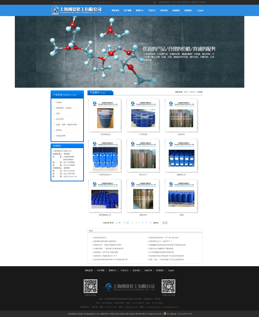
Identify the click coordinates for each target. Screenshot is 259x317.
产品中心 (152, 10)
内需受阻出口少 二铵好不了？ (160, 241)
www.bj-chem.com (153, 307)
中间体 (59, 102)
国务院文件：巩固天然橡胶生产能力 (108, 245)
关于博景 (127, 10)
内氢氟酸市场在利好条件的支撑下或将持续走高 (167, 245)
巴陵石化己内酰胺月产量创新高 (161, 249)
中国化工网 (114, 314)
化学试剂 (60, 119)
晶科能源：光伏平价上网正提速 (106, 252)
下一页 (126, 223)
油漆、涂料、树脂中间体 (66, 125)
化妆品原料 (61, 136)
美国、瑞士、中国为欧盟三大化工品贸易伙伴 (166, 259)
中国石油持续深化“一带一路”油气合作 (164, 238)
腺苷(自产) (143, 175)
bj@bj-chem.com (70, 176)
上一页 (118, 223)
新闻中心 (140, 10)
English (171, 270)
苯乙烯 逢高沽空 (100, 238)
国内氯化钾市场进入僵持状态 (105, 241)
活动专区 (164, 10)
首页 (186, 92)
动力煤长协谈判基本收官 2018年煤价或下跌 (111, 259)
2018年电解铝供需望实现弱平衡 (161, 252)
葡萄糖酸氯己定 (105, 215)
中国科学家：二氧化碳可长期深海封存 (108, 249)
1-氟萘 (181, 215)
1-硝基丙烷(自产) (105, 175)
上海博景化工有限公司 (62, 151)
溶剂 (58, 114)
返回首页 (186, 2)
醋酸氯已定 (181, 175)
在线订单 (148, 270)
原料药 (59, 130)
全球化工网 (124, 314)
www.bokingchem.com (170, 307)
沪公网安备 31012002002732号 (179, 314)
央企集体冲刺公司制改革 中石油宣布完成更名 (166, 256)
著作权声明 (140, 314)
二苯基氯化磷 (105, 134)
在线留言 (194, 2)
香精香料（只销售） (64, 108)
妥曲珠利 (181, 134)
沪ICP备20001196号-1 (154, 314)
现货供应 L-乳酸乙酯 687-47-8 (105, 256)
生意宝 (132, 314)
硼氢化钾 (143, 215)
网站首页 (115, 10)
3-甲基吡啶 (143, 134)
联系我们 (202, 2)
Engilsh (200, 10)
